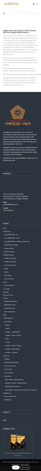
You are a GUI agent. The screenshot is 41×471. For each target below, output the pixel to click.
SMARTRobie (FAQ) (9, 305)
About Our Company (9, 366)
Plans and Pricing (8, 295)
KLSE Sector (7, 275)
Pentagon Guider (8, 248)
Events (5, 282)
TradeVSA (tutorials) (9, 308)
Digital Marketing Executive (12, 386)
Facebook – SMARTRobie (12, 349)
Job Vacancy (7, 376)
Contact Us (6, 356)
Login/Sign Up (7, 393)
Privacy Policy (8, 369)
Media (4, 315)
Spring (6, 268)
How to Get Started (9, 311)
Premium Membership (10, 396)
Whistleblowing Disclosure (11, 362)
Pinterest (7, 325)
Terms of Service (9, 373)
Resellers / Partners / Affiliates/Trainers (16, 383)
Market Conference (9, 252)
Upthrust (6, 272)
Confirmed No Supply (10, 265)
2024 (4, 420)
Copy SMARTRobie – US (11, 234)
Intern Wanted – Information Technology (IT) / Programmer (21, 390)
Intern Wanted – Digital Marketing (14, 379)
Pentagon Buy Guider (10, 258)
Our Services (6, 231)
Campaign (7, 289)
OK (16, 467)
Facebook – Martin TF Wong (13, 345)
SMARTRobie (8, 400)
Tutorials (5, 298)
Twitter (7, 339)
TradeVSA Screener (8, 255)
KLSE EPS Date (8, 279)
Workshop (6, 292)
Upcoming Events (9, 285)
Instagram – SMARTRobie (12, 332)
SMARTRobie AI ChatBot (11, 245)
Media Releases (8, 318)
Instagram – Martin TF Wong (13, 335)
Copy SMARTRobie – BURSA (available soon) (17, 241)
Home (4, 228)
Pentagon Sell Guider (10, 262)
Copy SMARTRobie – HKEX (12, 238)
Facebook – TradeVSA (11, 352)
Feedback (7, 359)
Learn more (25, 467)
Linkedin (7, 328)
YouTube (7, 342)
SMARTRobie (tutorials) (10, 301)
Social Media (7, 321)
